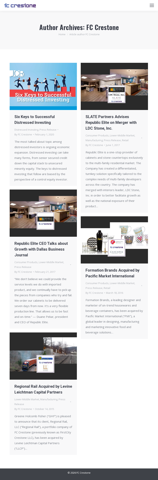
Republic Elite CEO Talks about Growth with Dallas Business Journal (41, 249)
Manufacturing (94, 140)
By (23, 134)
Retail (125, 140)
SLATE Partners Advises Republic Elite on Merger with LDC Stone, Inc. (111, 122)
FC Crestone (102, 27)
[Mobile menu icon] (152, 5)
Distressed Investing (26, 129)
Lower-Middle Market (122, 135)
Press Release (48, 129)
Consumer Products (97, 135)
